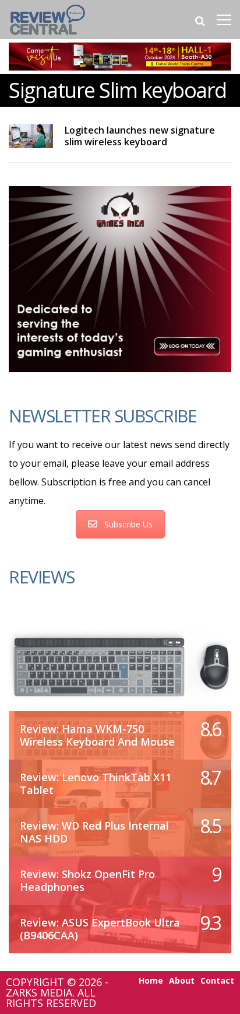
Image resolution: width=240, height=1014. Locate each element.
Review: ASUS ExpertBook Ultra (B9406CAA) (100, 928)
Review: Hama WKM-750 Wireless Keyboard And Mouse (97, 735)
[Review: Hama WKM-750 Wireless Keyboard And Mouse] (120, 665)
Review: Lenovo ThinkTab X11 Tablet (95, 783)
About (182, 981)
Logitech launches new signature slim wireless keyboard (140, 136)
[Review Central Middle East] (47, 36)
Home (151, 981)
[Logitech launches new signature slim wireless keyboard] (31, 136)
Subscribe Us (128, 524)
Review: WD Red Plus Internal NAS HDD (94, 832)
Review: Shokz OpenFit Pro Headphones (87, 880)
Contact (217, 981)
